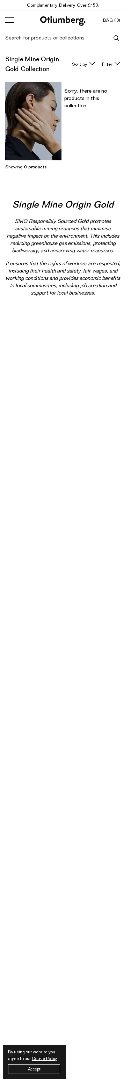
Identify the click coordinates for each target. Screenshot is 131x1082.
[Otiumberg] (63, 20)
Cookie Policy (44, 1058)
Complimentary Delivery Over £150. (63, 5)
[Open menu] (10, 20)
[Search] (116, 38)
